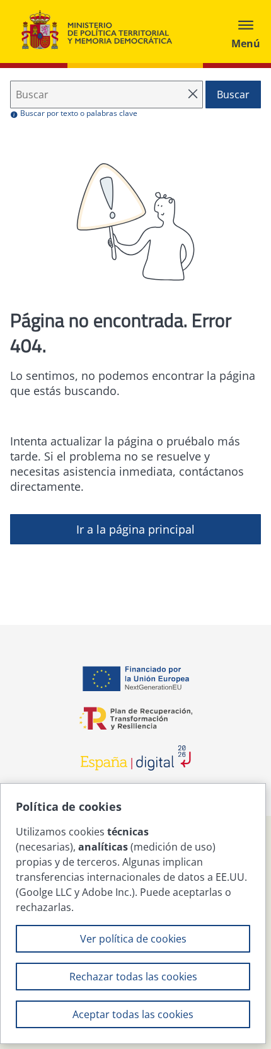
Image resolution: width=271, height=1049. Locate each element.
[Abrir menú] (245, 31)
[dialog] (133, 913)
